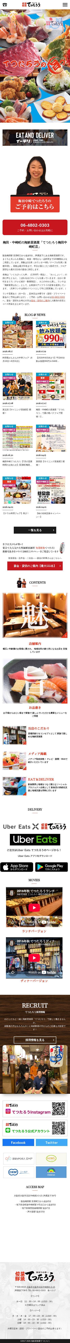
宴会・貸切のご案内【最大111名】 (35, 565)
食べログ (52, 1290)
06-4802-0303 (35, 225)
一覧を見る (35, 530)
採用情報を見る (35, 1040)
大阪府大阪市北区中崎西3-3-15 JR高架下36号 (35, 1195)
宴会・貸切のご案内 (40, 300)
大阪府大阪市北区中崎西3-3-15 (41, 1287)
